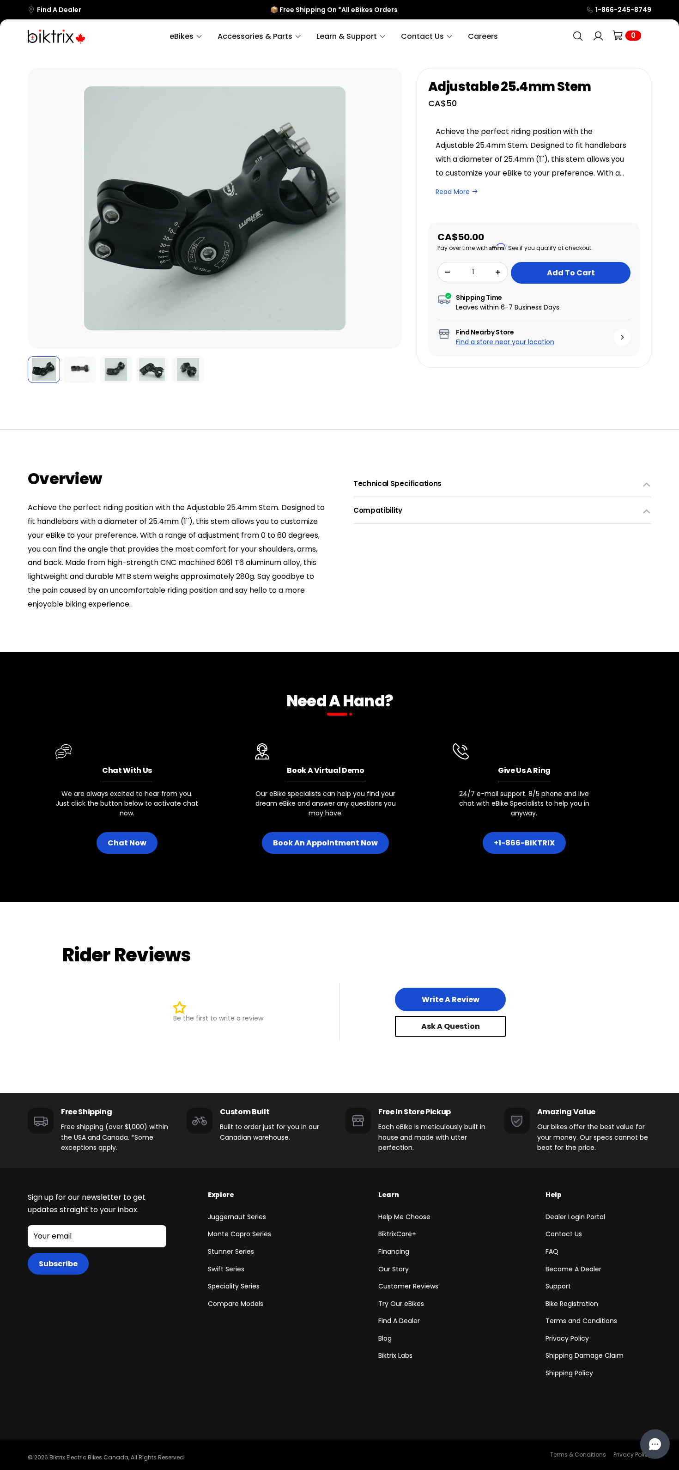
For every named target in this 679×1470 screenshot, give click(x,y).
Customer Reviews (408, 1286)
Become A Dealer (573, 1269)
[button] (41, 208)
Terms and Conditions (581, 1320)
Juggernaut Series (237, 1216)
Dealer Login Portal (575, 1216)
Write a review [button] (450, 999)
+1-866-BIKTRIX (524, 843)
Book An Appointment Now (325, 843)
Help (554, 1194)
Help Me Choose (404, 1216)
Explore (221, 1194)
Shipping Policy (569, 1373)
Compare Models (235, 1303)
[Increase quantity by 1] (498, 272)
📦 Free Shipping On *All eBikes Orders (334, 9)
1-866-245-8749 (623, 9)
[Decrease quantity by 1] (447, 272)
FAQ (552, 1251)
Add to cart (571, 272)
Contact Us (564, 1234)
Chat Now (127, 843)
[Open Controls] (655, 1444)
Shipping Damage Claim (585, 1355)
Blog (385, 1338)
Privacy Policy (567, 1338)
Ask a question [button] (450, 1026)
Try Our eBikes (401, 1303)
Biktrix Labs (395, 1355)
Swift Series (226, 1269)
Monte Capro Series (239, 1234)
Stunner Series (231, 1251)
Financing (393, 1251)
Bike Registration (572, 1303)
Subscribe (58, 1263)
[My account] (598, 36)
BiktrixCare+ (397, 1234)
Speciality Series (234, 1286)
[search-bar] (577, 36)
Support (558, 1286)
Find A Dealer (59, 9)
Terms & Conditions (578, 1454)
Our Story (393, 1269)
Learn (388, 1194)
